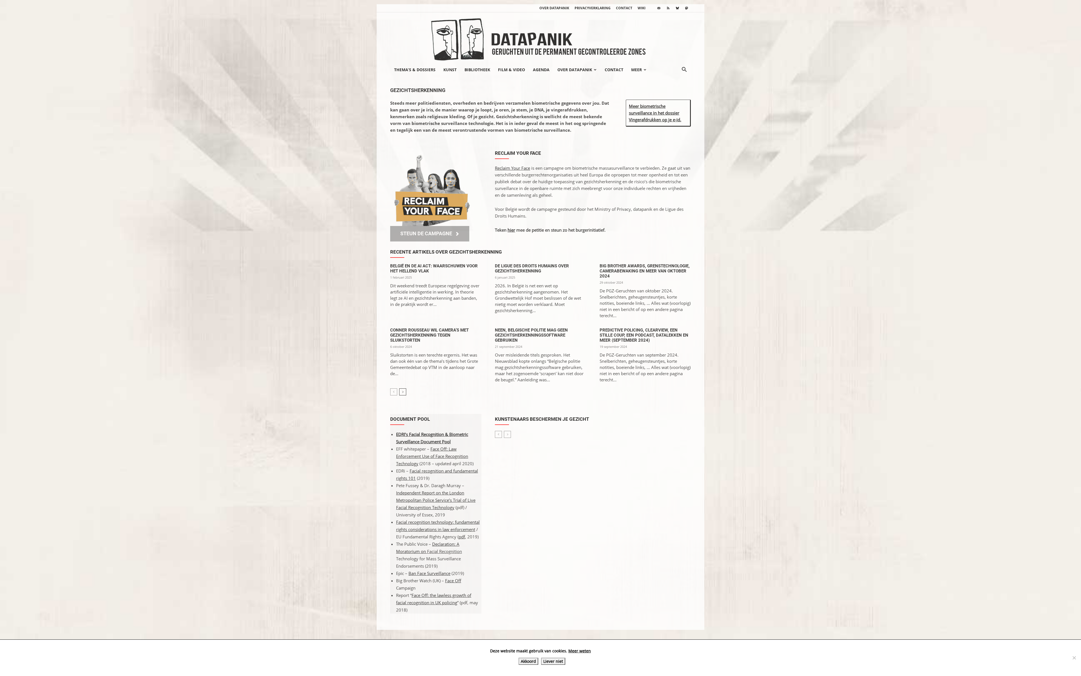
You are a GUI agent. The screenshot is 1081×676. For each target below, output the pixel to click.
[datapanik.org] (540, 37)
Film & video (511, 69)
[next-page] (402, 391)
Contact (624, 8)
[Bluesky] (677, 8)
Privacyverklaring (593, 8)
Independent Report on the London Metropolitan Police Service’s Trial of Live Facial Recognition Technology (435, 500)
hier (511, 230)
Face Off (453, 580)
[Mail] (659, 8)
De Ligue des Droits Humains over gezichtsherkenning (532, 268)
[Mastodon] (686, 8)
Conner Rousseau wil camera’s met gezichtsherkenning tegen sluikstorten (429, 335)
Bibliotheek (477, 69)
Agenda (541, 69)
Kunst (450, 69)
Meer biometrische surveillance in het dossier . (655, 112)
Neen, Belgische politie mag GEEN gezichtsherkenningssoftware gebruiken (531, 335)
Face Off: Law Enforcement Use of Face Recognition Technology (432, 456)
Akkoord (528, 661)
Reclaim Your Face (512, 168)
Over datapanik (554, 8)
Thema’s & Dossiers (414, 69)
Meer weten (579, 650)
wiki (642, 8)
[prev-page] (393, 391)
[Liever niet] (1074, 658)
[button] (684, 70)
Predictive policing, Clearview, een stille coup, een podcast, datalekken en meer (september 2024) (644, 335)
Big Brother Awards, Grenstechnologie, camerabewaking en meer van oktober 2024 (645, 271)
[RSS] (668, 8)
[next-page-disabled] (507, 434)
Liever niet (553, 661)
